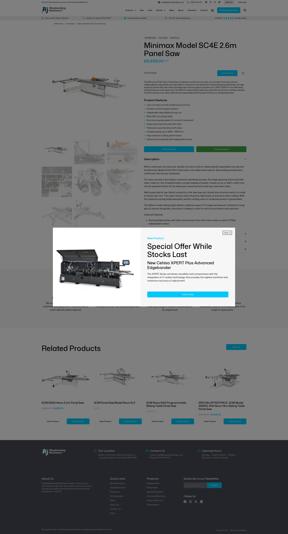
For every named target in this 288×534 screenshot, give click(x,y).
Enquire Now (188, 294)
